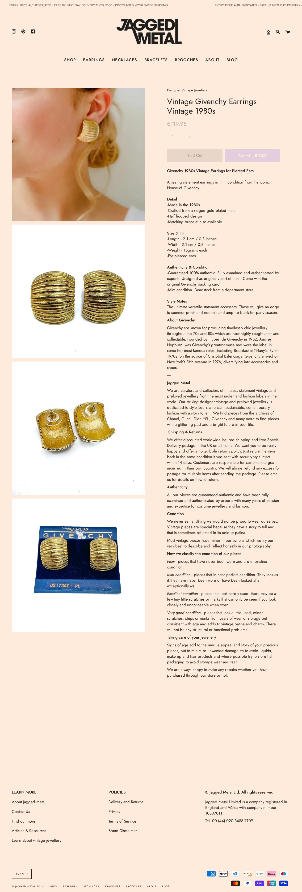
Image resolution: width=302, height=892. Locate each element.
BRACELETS (112, 886)
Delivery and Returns (126, 802)
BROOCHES (133, 886)
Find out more (23, 821)
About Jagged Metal (29, 802)
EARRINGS (70, 886)
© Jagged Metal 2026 (28, 886)
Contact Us (21, 811)
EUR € (20, 873)
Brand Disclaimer (123, 830)
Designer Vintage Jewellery (187, 90)
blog (166, 886)
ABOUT (151, 886)
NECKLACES (91, 886)
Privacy (114, 811)
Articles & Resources (29, 830)
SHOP (53, 886)
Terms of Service (122, 821)
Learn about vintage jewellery (36, 840)
